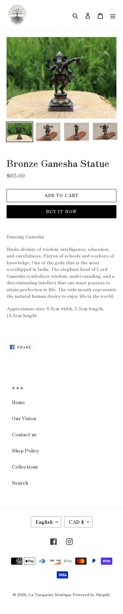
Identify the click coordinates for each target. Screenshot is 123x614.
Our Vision (24, 418)
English (44, 521)
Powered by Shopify (91, 594)
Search (20, 482)
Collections (25, 466)
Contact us (24, 434)
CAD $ (76, 521)
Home (18, 402)
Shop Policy (25, 450)
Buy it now (61, 211)
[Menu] (113, 15)
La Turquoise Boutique (50, 594)
